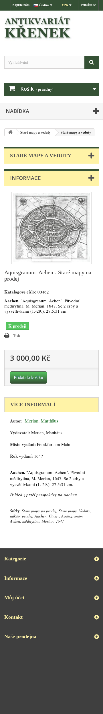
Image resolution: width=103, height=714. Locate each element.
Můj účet (14, 597)
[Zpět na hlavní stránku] (10, 132)
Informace (25, 177)
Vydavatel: (20, 433)
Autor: (16, 421)
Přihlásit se (88, 5)
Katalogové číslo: (20, 292)
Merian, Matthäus (41, 421)
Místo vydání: (23, 444)
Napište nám (20, 5)
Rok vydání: (21, 456)
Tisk (16, 336)
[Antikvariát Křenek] (51, 28)
